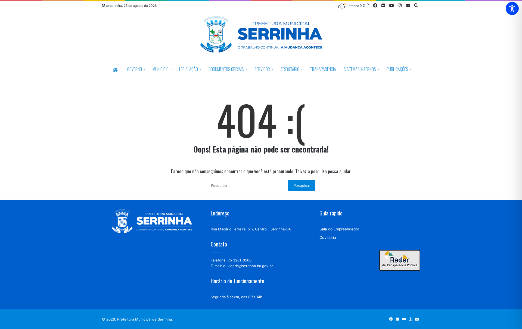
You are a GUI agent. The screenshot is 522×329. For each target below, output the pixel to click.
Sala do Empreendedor (339, 229)
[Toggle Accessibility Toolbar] (512, 8)
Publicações (397, 69)
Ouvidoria (327, 237)
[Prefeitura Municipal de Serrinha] (261, 35)
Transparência (323, 69)
